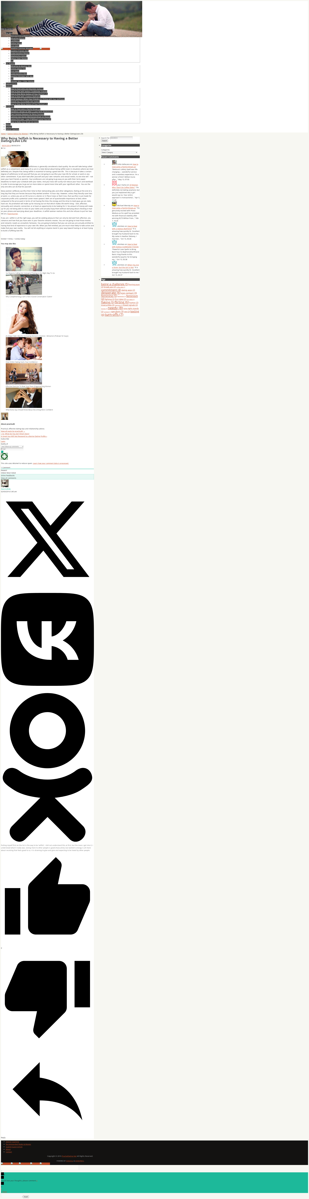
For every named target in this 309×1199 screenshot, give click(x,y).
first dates (130, 299)
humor (133, 302)
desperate (111, 292)
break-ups (110, 287)
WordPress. (79, 1161)
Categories (105, 150)
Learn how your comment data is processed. (51, 463)
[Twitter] (15, 1164)
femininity (122, 296)
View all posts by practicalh (13, 431)
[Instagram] (45, 49)
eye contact (129, 293)
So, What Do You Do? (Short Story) (15, 434)
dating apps (128, 290)
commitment (111, 290)
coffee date (120, 287)
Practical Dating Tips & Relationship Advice (37, 43)
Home (3, 134)
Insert (26, 1197)
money (104, 309)
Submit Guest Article (14, 1147)
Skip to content (7, 29)
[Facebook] (6, 49)
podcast (107, 312)
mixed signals (130, 305)
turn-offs (114, 314)
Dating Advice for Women (17, 134)
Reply (4, 1192)
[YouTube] (35, 49)
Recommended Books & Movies (18, 1144)
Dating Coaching (12, 1142)
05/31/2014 (6, 145)
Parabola (69, 1161)
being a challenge (114, 284)
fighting (110, 299)
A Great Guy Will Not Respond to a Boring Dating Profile (24, 436)
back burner (13, 214)
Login (3, 441)
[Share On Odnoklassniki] (47, 841)
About (8, 1149)
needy (115, 307)
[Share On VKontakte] (47, 692)
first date (120, 299)
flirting (122, 302)
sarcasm (117, 311)
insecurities (107, 305)
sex (127, 311)
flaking (107, 302)
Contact (9, 1152)
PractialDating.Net (69, 1156)
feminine (109, 296)
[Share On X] (47, 585)
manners (118, 305)
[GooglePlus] (24, 1164)
